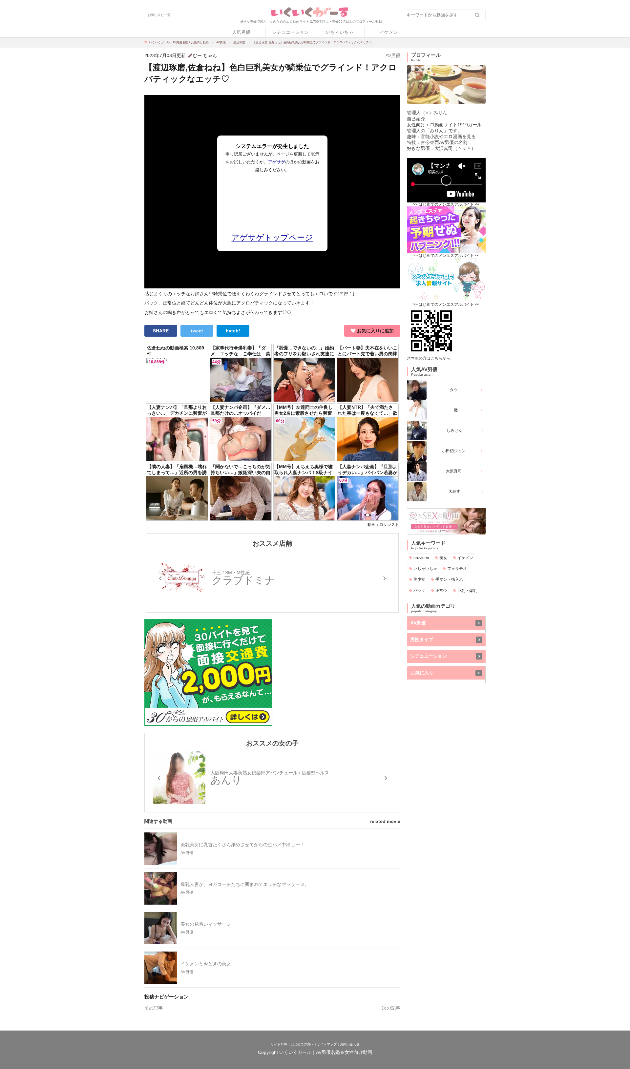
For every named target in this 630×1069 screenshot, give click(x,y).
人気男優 (241, 32)
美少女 (419, 579)
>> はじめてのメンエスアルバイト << (446, 204)
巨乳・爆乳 (467, 590)
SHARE (161, 330)
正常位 (441, 590)
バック (419, 590)
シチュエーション (290, 32)
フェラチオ (457, 568)
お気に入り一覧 (159, 15)
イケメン (389, 32)
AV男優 (393, 55)
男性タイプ (421, 639)
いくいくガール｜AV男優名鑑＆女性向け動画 (325, 1052)
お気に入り (421, 672)
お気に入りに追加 (375, 330)
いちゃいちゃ (339, 32)
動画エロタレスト (383, 524)
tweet (197, 330)
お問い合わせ (350, 1044)
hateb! (233, 330)
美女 (443, 557)
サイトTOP (279, 1044)
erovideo (421, 557)
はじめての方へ (302, 1044)
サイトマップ (327, 1044)
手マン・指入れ (449, 579)
